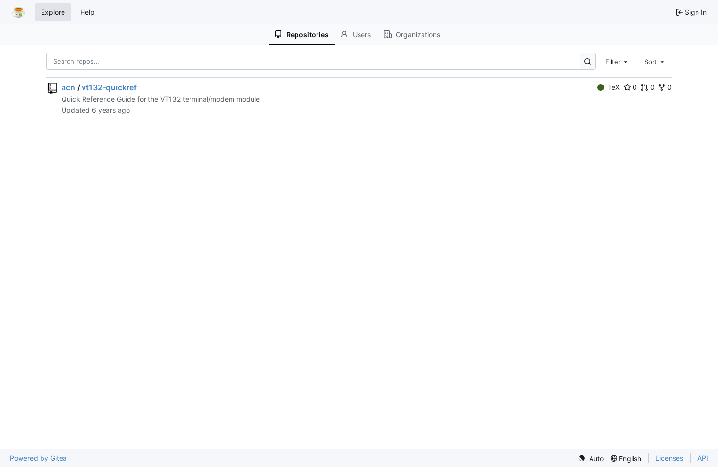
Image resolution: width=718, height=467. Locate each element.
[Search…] (588, 61)
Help (87, 12)
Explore (53, 12)
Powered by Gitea (38, 458)
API (702, 458)
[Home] (18, 12)
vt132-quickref (109, 87)
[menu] (591, 458)
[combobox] (617, 61)
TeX (614, 87)
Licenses (669, 458)
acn (68, 87)
